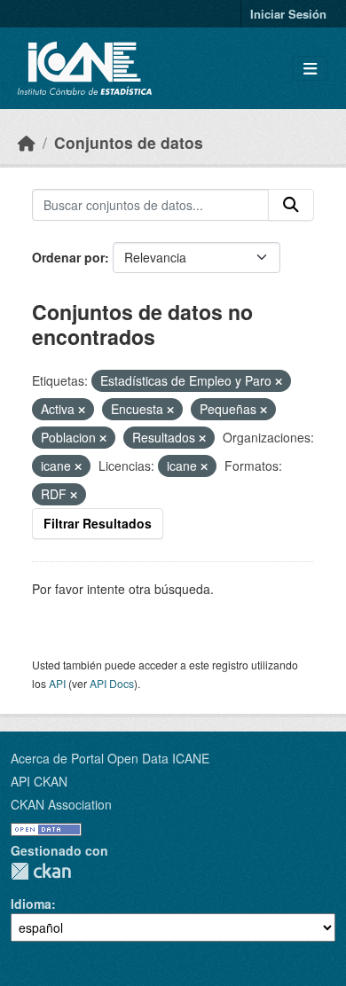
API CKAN (39, 781)
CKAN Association (61, 804)
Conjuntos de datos (128, 142)
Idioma (31, 903)
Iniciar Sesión (288, 13)
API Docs (112, 683)
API (57, 683)
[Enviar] (291, 205)
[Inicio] (26, 142)
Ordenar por (68, 257)
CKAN (41, 871)
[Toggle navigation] (310, 69)
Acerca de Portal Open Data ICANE (110, 758)
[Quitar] (278, 381)
